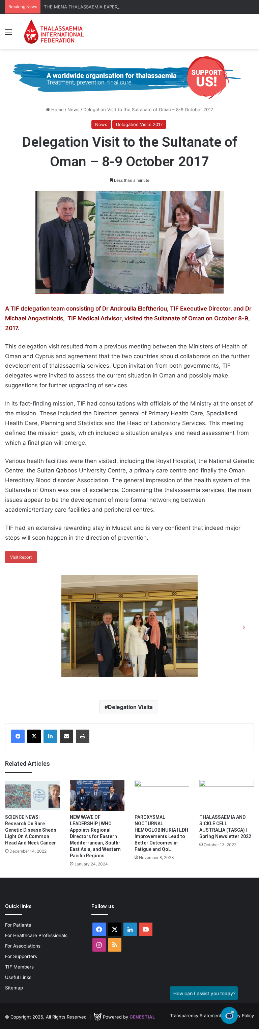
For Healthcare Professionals (36, 935)
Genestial (142, 1017)
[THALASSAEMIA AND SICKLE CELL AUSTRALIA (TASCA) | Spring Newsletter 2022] (226, 795)
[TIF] (54, 32)
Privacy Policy (240, 1015)
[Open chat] (229, 1015)
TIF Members (19, 967)
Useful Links (18, 977)
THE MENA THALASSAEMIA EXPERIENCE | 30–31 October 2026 (110, 6)
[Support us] (129, 77)
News (73, 109)
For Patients (18, 925)
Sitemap (14, 987)
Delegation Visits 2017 (139, 124)
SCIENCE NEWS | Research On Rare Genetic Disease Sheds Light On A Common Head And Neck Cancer (30, 830)
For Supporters (21, 956)
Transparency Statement (196, 1015)
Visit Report (21, 557)
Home (57, 109)
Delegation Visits (130, 707)
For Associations (22, 946)
